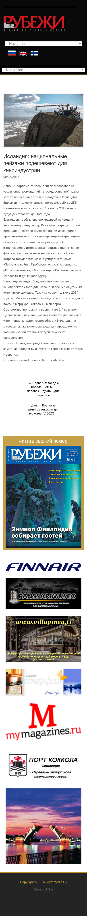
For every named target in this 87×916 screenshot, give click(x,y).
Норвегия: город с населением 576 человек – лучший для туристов (43, 389)
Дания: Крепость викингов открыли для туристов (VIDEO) (43, 409)
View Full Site (43, 889)
